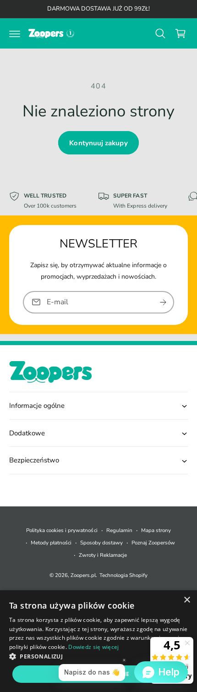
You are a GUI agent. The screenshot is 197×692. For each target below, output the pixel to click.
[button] (15, 33)
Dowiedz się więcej (93, 647)
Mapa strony (156, 530)
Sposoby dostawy (101, 542)
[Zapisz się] (163, 302)
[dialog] (98, 641)
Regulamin (119, 530)
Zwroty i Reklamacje (103, 555)
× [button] (186, 600)
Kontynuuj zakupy (98, 143)
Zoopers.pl (83, 575)
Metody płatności (51, 542)
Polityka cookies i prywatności (61, 530)
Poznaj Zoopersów (153, 542)
